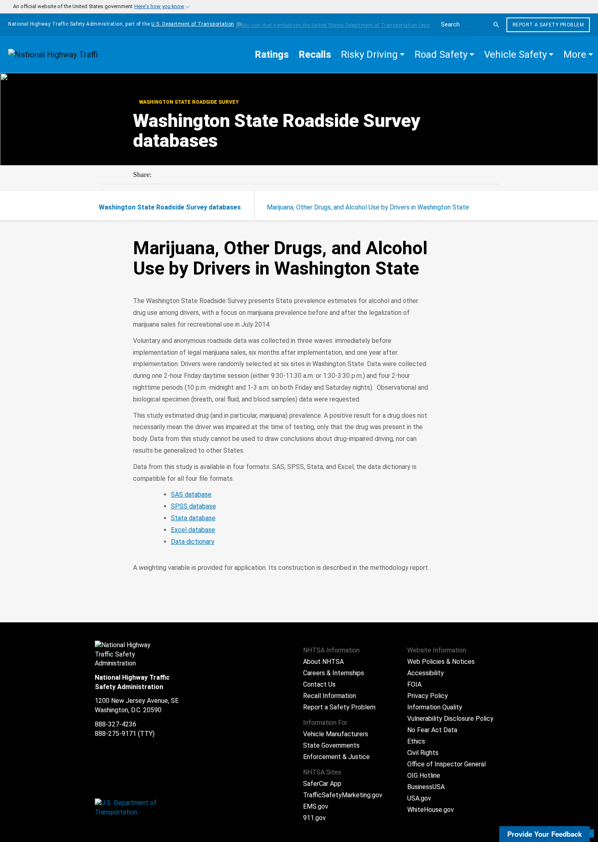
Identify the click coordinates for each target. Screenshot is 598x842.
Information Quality (434, 707)
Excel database (193, 530)
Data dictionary (192, 541)
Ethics (416, 741)
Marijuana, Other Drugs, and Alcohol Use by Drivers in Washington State (368, 207)
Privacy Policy (427, 696)
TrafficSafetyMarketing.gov (342, 795)
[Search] (496, 25)
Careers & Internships (333, 673)
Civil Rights (423, 753)
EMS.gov (315, 806)
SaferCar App (322, 783)
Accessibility (425, 673)
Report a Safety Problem (548, 25)
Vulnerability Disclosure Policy (450, 718)
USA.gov (419, 798)
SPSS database (193, 506)
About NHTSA (323, 661)
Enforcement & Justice (336, 757)
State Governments (331, 745)
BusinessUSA (426, 787)
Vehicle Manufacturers (335, 734)
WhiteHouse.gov (430, 810)
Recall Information (329, 696)
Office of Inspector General (446, 764)
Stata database (193, 518)
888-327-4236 (115, 724)
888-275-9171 (115, 733)
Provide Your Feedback (544, 834)
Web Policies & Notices (441, 661)
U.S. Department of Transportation (192, 24)
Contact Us (319, 684)
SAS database (191, 494)
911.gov (314, 818)
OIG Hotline (423, 775)
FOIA (414, 684)
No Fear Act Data (432, 730)
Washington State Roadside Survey (188, 102)
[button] (373, 54)
